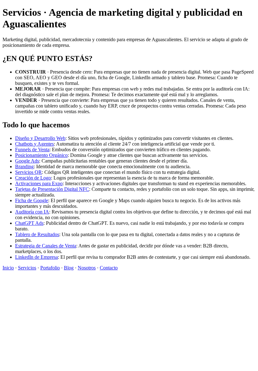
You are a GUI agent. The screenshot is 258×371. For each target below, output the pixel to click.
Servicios (27, 267)
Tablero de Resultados (37, 234)
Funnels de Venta (32, 149)
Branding (24, 166)
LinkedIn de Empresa (36, 257)
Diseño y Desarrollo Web (40, 138)
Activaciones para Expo (39, 183)
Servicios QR (28, 172)
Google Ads (27, 160)
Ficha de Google (31, 200)
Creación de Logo (33, 177)
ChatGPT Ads (29, 223)
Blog (69, 267)
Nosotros (87, 267)
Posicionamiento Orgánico (41, 155)
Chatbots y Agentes (34, 144)
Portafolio (50, 267)
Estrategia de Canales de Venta (45, 245)
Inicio (8, 267)
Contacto (109, 267)
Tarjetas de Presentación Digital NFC (52, 189)
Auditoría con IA (32, 211)
